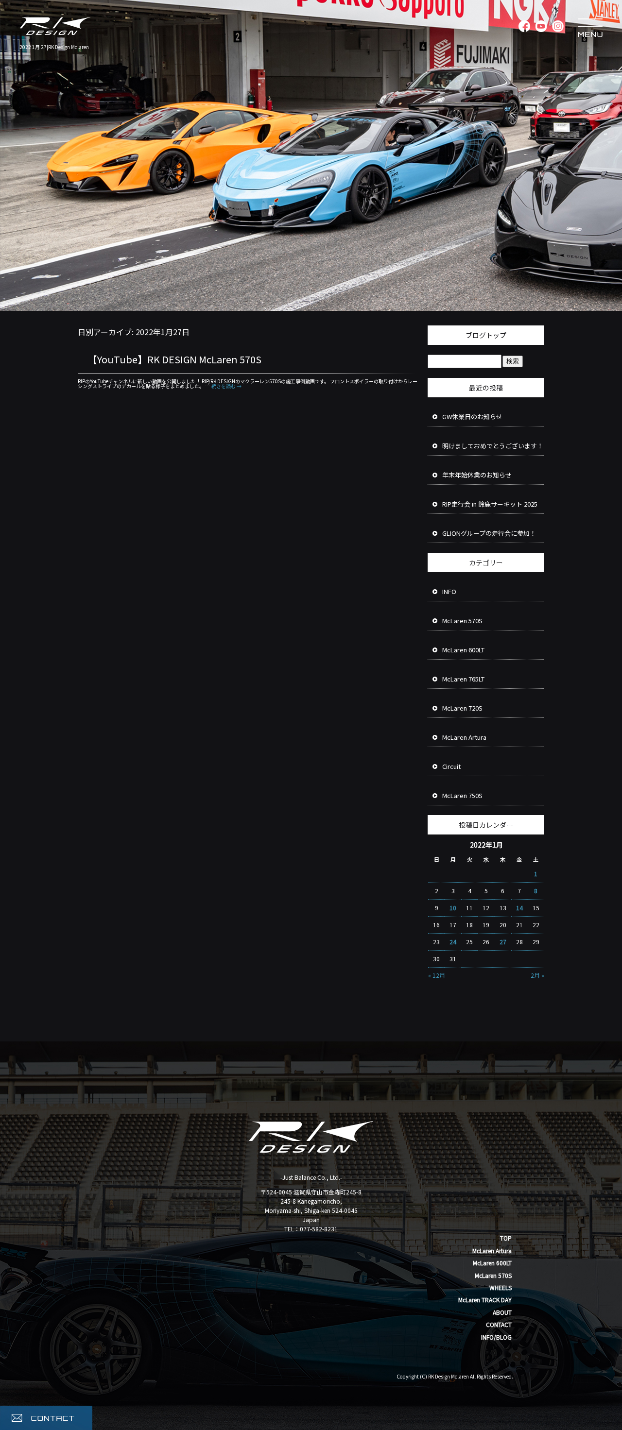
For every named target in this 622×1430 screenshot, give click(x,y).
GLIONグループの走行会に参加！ (489, 533)
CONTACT (499, 1324)
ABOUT (502, 1312)
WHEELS (500, 1287)
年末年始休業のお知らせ (477, 474)
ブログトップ (486, 335)
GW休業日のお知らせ (472, 416)
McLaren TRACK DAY (485, 1299)
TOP (506, 1238)
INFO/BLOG (496, 1337)
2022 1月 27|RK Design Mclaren (54, 47)
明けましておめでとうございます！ (492, 445)
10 (452, 907)
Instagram (557, 27)
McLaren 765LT (463, 678)
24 (452, 941)
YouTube (540, 27)
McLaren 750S (462, 795)
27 (503, 941)
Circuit (451, 766)
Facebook (523, 27)
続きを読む (226, 386)
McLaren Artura (464, 737)
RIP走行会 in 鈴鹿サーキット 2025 (489, 504)
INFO (449, 591)
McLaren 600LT (463, 649)
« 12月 (436, 975)
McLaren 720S (462, 708)
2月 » (537, 975)
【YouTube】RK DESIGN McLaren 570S (174, 359)
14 (519, 907)
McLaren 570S (462, 620)
